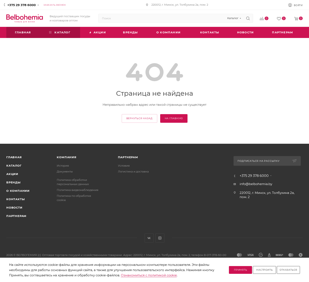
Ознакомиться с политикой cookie (149, 275)
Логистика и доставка (133, 171)
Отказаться (288, 269)
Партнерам (16, 216)
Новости (14, 207)
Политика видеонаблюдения (77, 190)
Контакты (15, 199)
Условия (124, 165)
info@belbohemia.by (256, 184)
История (63, 165)
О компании (18, 190)
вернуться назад (139, 118)
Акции (12, 174)
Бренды (13, 182)
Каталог (14, 165)
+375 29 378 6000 (21, 5)
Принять (240, 269)
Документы (65, 171)
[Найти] (248, 18)
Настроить (264, 269)
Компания (66, 157)
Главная (14, 157)
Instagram (159, 238)
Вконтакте (149, 238)
